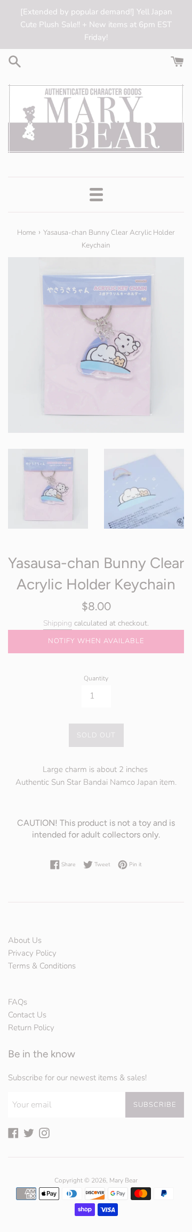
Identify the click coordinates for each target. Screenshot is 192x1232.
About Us (25, 940)
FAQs (17, 1002)
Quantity (96, 678)
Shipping (57, 623)
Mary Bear (123, 1180)
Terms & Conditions (42, 965)
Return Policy (31, 1027)
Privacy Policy (32, 953)
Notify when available (96, 641)
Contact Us (27, 1014)
